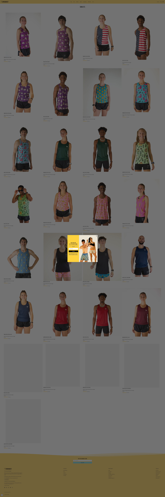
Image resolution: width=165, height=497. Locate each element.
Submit (73, 251)
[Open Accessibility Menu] (2, 495)
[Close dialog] (96, 236)
